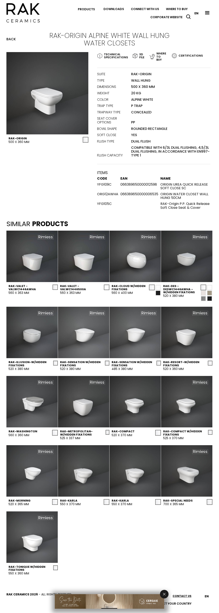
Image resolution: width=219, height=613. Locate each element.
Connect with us (145, 9)
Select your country (173, 603)
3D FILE (140, 55)
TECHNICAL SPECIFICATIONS (114, 55)
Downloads (114, 9)
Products (86, 9)
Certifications (191, 56)
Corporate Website (166, 17)
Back (11, 39)
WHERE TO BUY (160, 56)
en (196, 13)
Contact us (182, 596)
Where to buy (177, 9)
